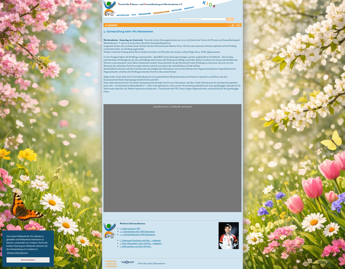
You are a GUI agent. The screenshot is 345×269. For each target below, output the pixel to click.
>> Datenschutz (111, 264)
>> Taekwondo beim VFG (130, 228)
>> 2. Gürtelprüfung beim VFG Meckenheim (137, 234)
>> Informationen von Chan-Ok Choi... (136, 246)
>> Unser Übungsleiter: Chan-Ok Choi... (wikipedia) (141, 243)
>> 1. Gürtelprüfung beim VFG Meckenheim (137, 231)
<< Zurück (111, 25)
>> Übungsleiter (111, 266)
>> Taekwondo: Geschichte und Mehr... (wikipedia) (140, 240)
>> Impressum (110, 261)
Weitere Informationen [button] (17, 253)
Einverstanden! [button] (28, 260)
